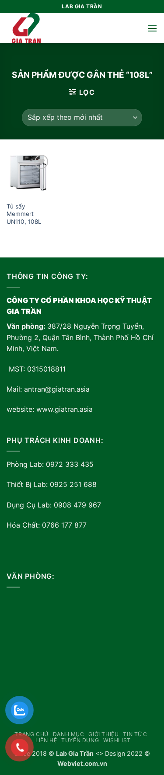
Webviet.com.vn (82, 763)
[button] (152, 28)
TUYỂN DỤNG (80, 740)
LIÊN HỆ (46, 740)
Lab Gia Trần (75, 753)
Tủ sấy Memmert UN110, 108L (24, 214)
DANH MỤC (68, 734)
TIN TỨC (135, 734)
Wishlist (117, 740)
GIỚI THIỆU (103, 734)
